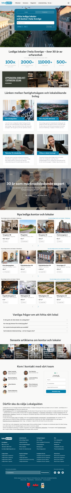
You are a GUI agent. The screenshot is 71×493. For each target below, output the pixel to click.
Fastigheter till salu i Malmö (43, 459)
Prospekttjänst (40, 444)
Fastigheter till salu (59, 446)
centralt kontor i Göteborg (9, 414)
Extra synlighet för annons (43, 442)
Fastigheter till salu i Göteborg (43, 457)
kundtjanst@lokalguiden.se (8, 449)
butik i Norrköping (58, 412)
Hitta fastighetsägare (24, 444)
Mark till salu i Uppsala (59, 461)
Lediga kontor (22, 455)
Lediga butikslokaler (23, 461)
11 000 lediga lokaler (22, 411)
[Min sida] (68, 3)
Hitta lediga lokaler (24, 440)
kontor (13, 417)
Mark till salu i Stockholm (59, 455)
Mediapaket (40, 446)
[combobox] (36, 23)
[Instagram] (63, 472)
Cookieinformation (38, 479)
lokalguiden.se (8, 411)
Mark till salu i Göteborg (59, 457)
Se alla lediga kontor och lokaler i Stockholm (59, 248)
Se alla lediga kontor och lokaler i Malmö (60, 279)
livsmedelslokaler (51, 417)
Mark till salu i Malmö (58, 459)
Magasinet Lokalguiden (41, 427)
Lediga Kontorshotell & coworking (26, 459)
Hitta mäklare (22, 446)
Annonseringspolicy (47, 479)
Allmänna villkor (23, 479)
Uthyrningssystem (41, 449)
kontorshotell (42, 417)
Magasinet (56, 444)
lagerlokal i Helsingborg (46, 412)
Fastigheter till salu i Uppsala (43, 461)
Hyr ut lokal (39, 440)
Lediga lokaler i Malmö (7, 459)
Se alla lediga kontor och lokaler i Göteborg (59, 218)
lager (16, 417)
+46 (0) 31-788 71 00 (6, 446)
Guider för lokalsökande (25, 449)
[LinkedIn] (55, 472)
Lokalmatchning (23, 442)
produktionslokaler (34, 417)
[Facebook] (59, 472)
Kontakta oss (57, 442)
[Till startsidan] (7, 3)
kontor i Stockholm (33, 412)
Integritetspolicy (31, 479)
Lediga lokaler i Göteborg (7, 457)
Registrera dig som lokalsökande (11, 421)
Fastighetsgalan (62, 427)
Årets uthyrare (20, 429)
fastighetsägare (10, 409)
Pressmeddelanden (59, 449)
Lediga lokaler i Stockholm (7, 455)
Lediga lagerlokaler (23, 457)
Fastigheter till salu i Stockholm (43, 455)
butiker (21, 417)
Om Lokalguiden (58, 440)
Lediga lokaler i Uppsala (7, 461)
